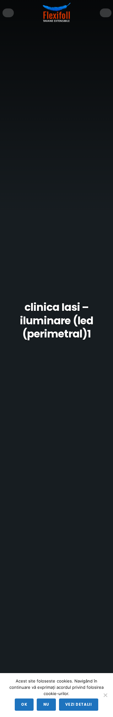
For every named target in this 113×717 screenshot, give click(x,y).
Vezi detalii (78, 704)
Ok (24, 704)
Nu (46, 704)
